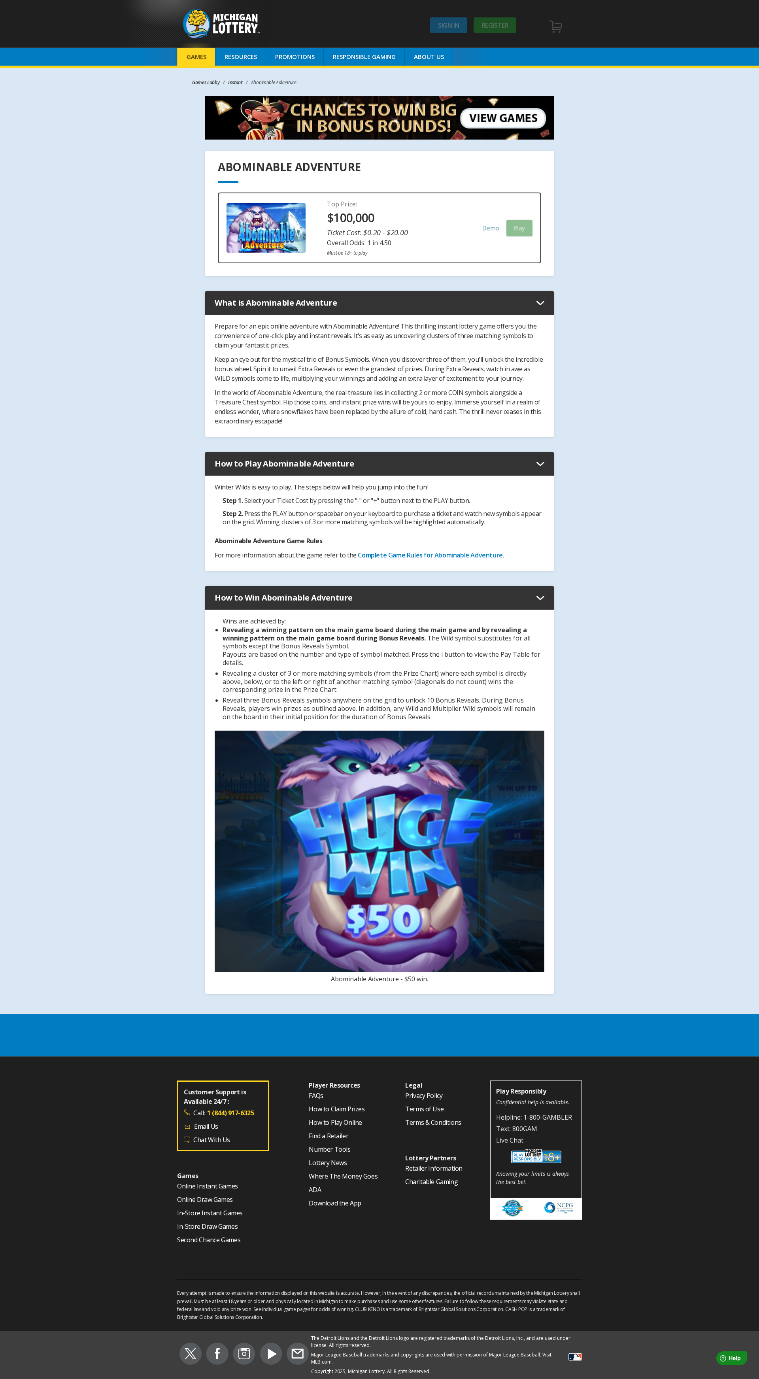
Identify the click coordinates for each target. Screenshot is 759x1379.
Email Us (206, 1126)
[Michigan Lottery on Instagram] (244, 1355)
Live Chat (509, 1140)
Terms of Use (424, 1109)
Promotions (295, 56)
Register (494, 25)
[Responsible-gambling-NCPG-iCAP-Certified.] (513, 1209)
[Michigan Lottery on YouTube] (271, 1355)
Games (196, 56)
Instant (235, 82)
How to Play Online (335, 1123)
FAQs (316, 1096)
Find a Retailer (328, 1136)
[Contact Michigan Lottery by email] (298, 1355)
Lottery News (328, 1163)
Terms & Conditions (433, 1123)
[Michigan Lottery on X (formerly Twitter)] (190, 1355)
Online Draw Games (205, 1200)
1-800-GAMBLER (547, 1117)
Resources (241, 56)
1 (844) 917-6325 (230, 1113)
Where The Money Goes (343, 1177)
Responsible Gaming (364, 56)
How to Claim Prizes (336, 1109)
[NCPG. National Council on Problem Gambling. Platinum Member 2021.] (559, 1209)
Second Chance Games (208, 1240)
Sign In (448, 25)
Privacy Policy (423, 1096)
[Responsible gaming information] (536, 1157)
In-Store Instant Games (210, 1213)
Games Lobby (205, 82)
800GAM (524, 1128)
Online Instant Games (207, 1186)
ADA (315, 1190)
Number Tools (329, 1150)
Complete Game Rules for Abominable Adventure (430, 555)
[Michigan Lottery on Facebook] (217, 1355)
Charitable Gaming (431, 1182)
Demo (490, 228)
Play (519, 228)
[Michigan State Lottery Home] (234, 24)
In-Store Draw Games (207, 1227)
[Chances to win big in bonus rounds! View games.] (379, 118)
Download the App (335, 1203)
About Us (429, 56)
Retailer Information (434, 1169)
